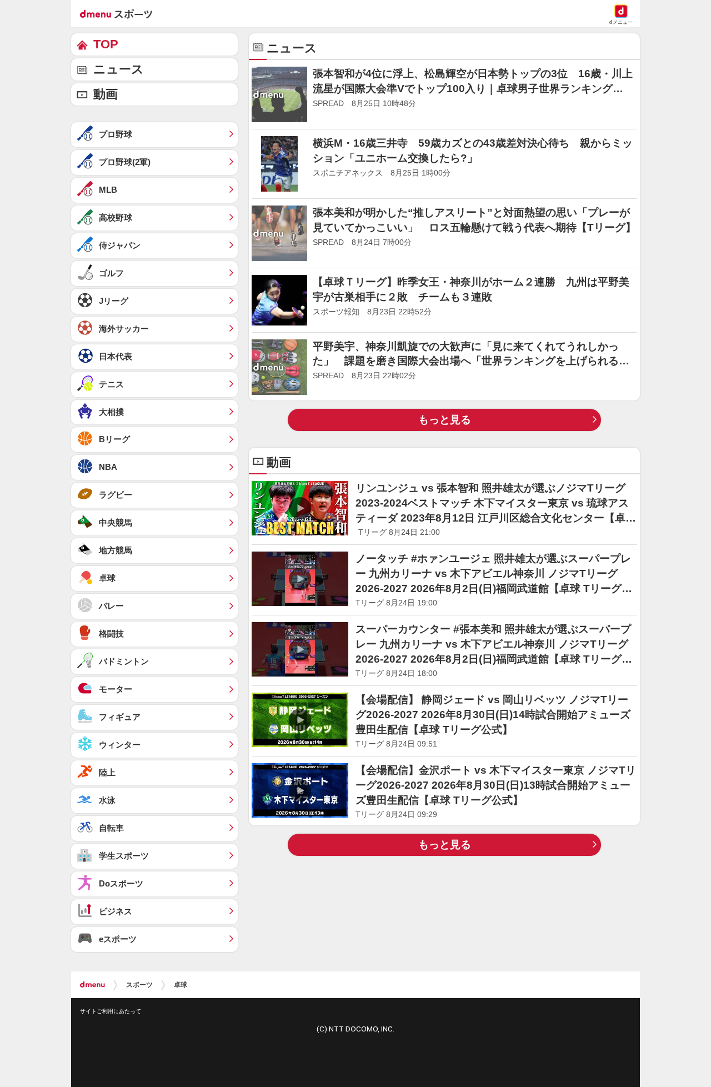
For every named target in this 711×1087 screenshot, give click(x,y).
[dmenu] (92, 984)
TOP (105, 44)
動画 (105, 94)
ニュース (118, 69)
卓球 (180, 985)
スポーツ (139, 985)
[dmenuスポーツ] (120, 13)
